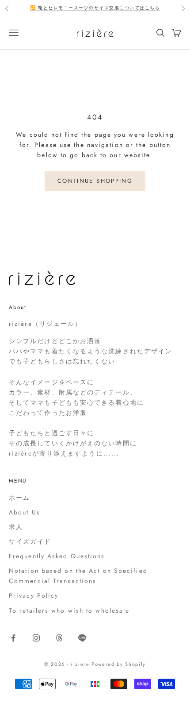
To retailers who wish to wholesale (69, 610)
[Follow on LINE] (82, 638)
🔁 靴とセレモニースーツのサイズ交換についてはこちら (95, 7)
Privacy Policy (33, 595)
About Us (24, 512)
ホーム (19, 497)
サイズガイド (30, 541)
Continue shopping (95, 181)
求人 (16, 526)
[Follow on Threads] (59, 638)
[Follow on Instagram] (36, 638)
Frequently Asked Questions (57, 556)
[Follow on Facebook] (13, 638)
